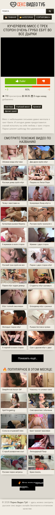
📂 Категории (26, 17)
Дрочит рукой (11, 111)
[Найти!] (50, 11)
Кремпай (37, 106)
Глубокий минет (23, 106)
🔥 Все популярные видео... (29, 485)
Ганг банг (9, 106)
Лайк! (22, 81)
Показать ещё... (27, 358)
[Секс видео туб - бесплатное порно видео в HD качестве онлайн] (27, 4)
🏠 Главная (10, 17)
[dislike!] (43, 81)
